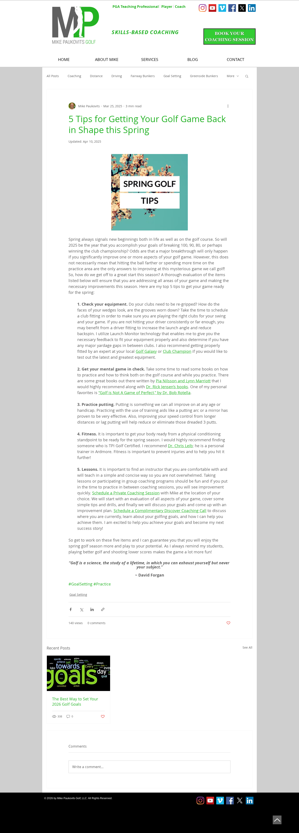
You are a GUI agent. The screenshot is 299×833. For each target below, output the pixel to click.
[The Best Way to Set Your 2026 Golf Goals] (78, 673)
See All (247, 647)
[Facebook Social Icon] (232, 8)
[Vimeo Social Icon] (222, 8)
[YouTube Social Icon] (212, 8)
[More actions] (227, 106)
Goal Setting (172, 76)
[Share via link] (103, 609)
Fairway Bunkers (143, 76)
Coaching (74, 76)
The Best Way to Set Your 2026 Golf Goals (75, 701)
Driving (116, 76)
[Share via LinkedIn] (92, 609)
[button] (247, 76)
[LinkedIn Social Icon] (252, 8)
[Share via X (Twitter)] (81, 609)
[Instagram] (202, 8)
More (230, 76)
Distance (96, 76)
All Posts (53, 76)
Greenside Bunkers (204, 76)
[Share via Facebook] (71, 609)
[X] (242, 8)
